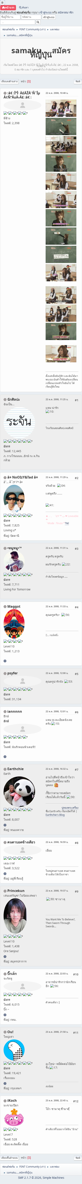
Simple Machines (53, 1178)
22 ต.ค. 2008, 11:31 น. (57, 547)
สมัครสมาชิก (65, 12)
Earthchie (15, 769)
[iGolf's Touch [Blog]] (5, 661)
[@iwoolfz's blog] (5, 1083)
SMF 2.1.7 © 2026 (29, 1178)
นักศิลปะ (13, 399)
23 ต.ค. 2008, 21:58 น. (57, 1031)
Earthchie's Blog (55, 815)
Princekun (16, 890)
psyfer (12, 673)
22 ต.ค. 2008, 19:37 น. (57, 890)
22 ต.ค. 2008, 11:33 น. (57, 606)
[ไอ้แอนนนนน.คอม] (5, 757)
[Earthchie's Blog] (5, 825)
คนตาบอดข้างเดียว (21, 842)
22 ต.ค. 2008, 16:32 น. (57, 768)
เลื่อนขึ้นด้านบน (9, 1157)
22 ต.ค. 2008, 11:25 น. (57, 399)
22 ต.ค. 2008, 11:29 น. (57, 477)
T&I (67, 523)
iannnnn (14, 711)
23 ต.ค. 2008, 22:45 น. (57, 1100)
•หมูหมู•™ (14, 548)
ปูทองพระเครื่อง (70, 807)
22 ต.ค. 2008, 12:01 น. (57, 711)
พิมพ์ (78, 81)
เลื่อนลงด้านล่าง (9, 81)
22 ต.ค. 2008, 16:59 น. (57, 842)
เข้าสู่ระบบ (45, 12)
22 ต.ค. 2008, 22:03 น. (57, 973)
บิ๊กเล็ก (12, 973)
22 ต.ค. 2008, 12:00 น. (57, 673)
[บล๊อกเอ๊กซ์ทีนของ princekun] (5, 956)
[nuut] (5, 874)
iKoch (12, 1100)
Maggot (13, 606)
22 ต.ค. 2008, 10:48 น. (57, 92)
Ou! (10, 1032)
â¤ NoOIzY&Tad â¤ (22, 477)
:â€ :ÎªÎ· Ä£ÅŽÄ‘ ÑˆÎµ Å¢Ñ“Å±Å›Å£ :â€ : (22, 95)
